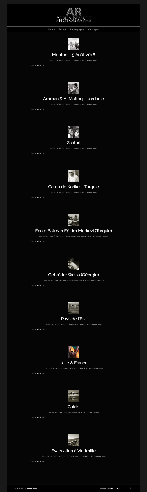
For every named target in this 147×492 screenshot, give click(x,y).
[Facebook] (126, 488)
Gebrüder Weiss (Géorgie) (73, 274)
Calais (73, 406)
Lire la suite (37, 65)
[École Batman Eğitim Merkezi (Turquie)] (73, 220)
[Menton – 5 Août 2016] (73, 44)
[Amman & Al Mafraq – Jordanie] (73, 88)
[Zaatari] (73, 132)
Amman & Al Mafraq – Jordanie (73, 98)
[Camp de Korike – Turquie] (73, 176)
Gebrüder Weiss (65, 280)
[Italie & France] (73, 352)
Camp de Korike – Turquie (73, 186)
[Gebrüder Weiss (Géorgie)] (73, 264)
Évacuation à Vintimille (73, 450)
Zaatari (73, 142)
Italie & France (73, 362)
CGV (118, 488)
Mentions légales (106, 488)
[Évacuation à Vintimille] (73, 440)
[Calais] (73, 396)
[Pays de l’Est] (73, 308)
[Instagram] (130, 488)
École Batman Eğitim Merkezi (65, 236)
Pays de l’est (79, 324)
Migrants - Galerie (72, 60)
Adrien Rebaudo (90, 60)
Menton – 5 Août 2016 (73, 54)
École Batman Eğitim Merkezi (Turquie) (73, 230)
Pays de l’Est (73, 318)
